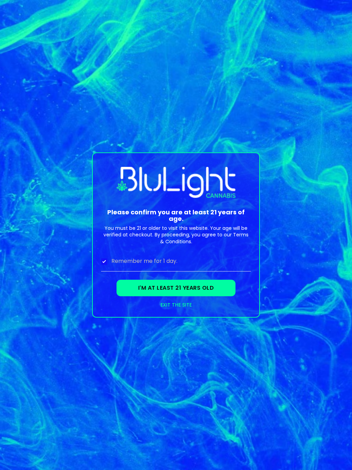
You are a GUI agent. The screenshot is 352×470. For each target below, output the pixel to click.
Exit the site (176, 305)
